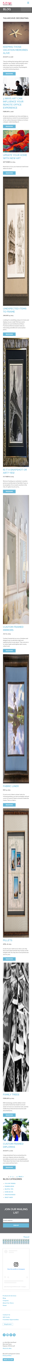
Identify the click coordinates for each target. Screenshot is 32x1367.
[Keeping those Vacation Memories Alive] (16, 33)
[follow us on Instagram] (7, 1334)
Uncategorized (10, 1194)
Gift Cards (6, 1317)
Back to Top (8, 1359)
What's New (9, 1197)
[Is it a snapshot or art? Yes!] (16, 402)
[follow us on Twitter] (14, 1334)
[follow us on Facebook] (4, 1334)
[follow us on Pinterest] (10, 1334)
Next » (21, 1176)
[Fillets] (16, 873)
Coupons (6, 1300)
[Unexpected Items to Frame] (16, 241)
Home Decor (9, 1192)
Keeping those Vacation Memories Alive (15, 50)
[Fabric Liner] (16, 718)
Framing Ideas (9, 1186)
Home (5, 1305)
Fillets (7, 940)
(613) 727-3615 (7, 1348)
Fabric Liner (11, 786)
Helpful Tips (9, 1189)
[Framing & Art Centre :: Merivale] (17, 4)
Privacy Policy (7, 1355)
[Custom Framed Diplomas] (16, 1130)
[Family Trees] (16, 1027)
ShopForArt (8, 1324)
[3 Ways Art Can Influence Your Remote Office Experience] (16, 86)
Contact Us (6, 1315)
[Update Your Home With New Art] (16, 141)
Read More (9, 73)
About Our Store (8, 1303)
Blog (4, 1298)
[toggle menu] (28, 3)
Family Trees (11, 1094)
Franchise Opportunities (11, 1319)
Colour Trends (10, 1183)
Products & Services (9, 1296)
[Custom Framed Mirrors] (16, 559)
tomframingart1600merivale (12, 1286)
